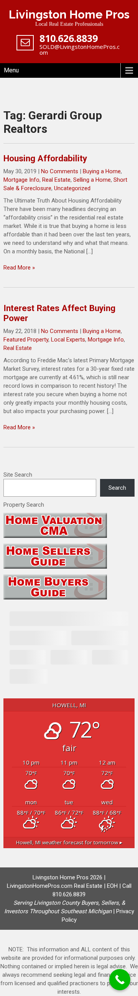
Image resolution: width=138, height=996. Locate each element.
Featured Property (25, 339)
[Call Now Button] (119, 979)
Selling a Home (92, 179)
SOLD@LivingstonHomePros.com (79, 49)
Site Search (17, 474)
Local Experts (68, 339)
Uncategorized (72, 188)
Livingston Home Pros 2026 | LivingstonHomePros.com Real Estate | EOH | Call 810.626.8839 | (67, 894)
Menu (11, 70)
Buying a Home (102, 171)
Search (117, 487)
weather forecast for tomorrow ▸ (69, 842)
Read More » (19, 267)
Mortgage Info (21, 179)
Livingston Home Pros (69, 14)
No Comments (59, 171)
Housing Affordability (45, 158)
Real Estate (56, 179)
